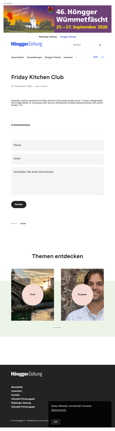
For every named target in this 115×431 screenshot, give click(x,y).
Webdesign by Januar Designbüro (40, 421)
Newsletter (17, 387)
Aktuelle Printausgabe (23, 399)
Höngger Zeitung (68, 37)
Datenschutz (58, 410)
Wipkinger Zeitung (48, 37)
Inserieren (16, 391)
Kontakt (15, 395)
